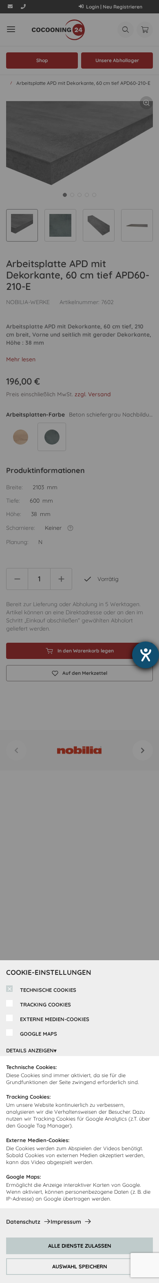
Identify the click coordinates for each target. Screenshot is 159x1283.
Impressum (66, 1221)
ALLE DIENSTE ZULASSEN (79, 1245)
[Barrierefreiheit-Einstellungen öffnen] (145, 655)
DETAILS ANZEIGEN (30, 1050)
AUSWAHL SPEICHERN (79, 1266)
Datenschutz (23, 1221)
